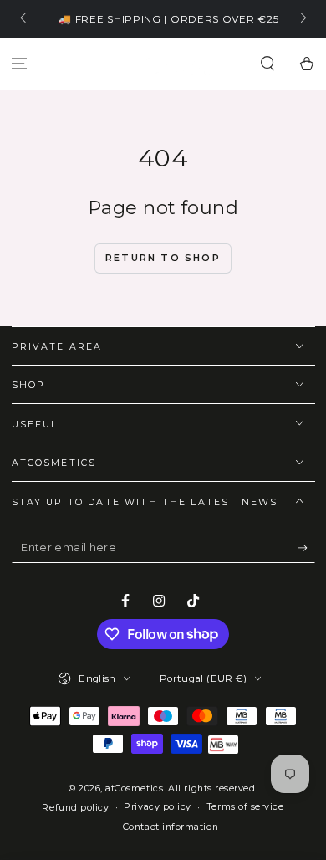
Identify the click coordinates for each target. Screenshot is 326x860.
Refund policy (75, 807)
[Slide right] (302, 19)
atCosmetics (134, 788)
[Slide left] (25, 19)
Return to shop (163, 258)
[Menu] (19, 64)
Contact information (170, 827)
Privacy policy (157, 806)
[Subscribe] (306, 548)
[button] (267, 64)
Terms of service (245, 806)
